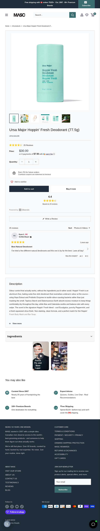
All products (16, 26)
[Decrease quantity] (22, 162)
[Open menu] (6, 15)
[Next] (88, 249)
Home (7, 26)
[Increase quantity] (36, 162)
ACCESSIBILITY (61, 454)
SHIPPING (59, 439)
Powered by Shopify (12, 523)
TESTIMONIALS (12, 482)
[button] (50, 145)
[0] (92, 14)
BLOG (7, 490)
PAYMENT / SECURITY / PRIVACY (69, 435)
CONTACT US (11, 479)
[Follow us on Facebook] (7, 506)
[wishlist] (87, 15)
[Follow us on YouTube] (17, 506)
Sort (70, 228)
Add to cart (29, 189)
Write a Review (54, 219)
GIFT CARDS (60, 458)
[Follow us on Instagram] (12, 506)
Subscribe (86, 5)
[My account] (82, 14)
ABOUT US (9, 475)
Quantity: (13, 162)
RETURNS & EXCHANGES (66, 451)
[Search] (72, 15)
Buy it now (71, 189)
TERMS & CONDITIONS (65, 431)
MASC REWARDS (62, 447)
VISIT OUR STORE (13, 471)
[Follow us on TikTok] (22, 506)
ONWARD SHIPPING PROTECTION (69, 443)
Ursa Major (14, 136)
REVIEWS (9, 486)
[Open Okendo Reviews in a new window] (19, 209)
